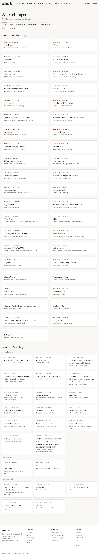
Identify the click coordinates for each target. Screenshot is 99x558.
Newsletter (54, 540)
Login (95, 3)
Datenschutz (80, 538)
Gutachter (57, 3)
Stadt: (4, 28)
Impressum (79, 535)
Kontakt (78, 543)
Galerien (20, 3)
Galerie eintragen (56, 533)
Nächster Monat (45, 24)
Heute (11, 24)
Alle (4, 24)
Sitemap (78, 533)
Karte (75, 3)
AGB (77, 540)
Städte (67, 3)
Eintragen (87, 3)
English (78, 545)
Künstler (31, 3)
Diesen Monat (32, 24)
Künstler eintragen (57, 535)
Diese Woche (20, 24)
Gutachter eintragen (57, 538)
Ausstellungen (43, 3)
